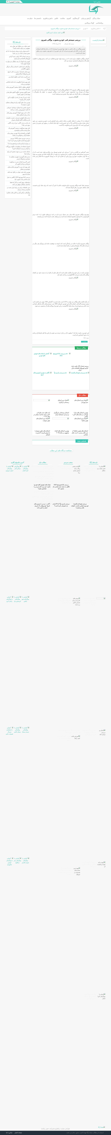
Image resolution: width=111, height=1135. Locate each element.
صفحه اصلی (18, 1132)
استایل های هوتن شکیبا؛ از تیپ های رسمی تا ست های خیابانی (80, 433)
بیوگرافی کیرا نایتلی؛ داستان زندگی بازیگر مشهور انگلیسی (90, 996)
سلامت (62, 18)
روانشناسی (99, 23)
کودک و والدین (89, 23)
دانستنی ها (37, 18)
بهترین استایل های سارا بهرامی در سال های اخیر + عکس (80, 414)
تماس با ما (97, 2)
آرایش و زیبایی (86, 18)
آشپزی (69, 18)
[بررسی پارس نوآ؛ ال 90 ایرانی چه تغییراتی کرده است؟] (61, 436)
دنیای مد (30, 18)
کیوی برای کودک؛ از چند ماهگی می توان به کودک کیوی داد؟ (89, 864)
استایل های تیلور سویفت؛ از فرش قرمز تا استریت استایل (42, 433)
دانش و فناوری (48, 18)
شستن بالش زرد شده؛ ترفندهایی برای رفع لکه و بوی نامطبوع (64, 600)
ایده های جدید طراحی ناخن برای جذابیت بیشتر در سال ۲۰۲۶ (42, 414)
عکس (56, 18)
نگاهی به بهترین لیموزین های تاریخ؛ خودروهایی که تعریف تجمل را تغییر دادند (42, 506)
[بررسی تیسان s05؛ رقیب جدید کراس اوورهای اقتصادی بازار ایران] (80, 358)
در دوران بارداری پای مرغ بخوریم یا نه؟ (19, 143)
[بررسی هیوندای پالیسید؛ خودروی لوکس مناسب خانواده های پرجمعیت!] (80, 436)
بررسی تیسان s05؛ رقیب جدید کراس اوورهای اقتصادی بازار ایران (79, 368)
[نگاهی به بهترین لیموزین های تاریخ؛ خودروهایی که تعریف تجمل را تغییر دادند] (42, 436)
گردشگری (76, 18)
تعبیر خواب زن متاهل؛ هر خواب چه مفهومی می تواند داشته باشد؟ (89, 468)
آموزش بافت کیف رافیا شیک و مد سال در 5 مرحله (64, 738)
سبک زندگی (96, 18)
